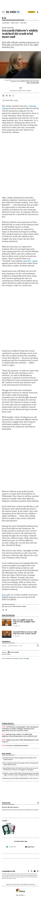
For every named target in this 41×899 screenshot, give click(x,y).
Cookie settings (24, 884)
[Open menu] (3, 11)
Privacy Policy (16, 884)
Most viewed (6, 753)
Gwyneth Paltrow (7, 28)
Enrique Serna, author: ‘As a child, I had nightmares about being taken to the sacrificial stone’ (19, 735)
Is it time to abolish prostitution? (17, 745)
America (4, 645)
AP (20, 88)
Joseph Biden (5, 23)
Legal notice (9, 884)
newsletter (6, 803)
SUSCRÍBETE (31, 12)
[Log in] (37, 11)
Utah (20, 645)
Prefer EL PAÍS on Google (11, 100)
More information (6, 654)
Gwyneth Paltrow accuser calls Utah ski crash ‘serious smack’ (25, 633)
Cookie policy (31, 884)
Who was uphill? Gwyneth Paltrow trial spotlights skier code (24, 621)
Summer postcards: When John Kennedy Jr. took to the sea (20, 778)
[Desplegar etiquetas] (38, 645)
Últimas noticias (8, 723)
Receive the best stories (10, 807)
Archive (4, 821)
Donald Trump (15, 23)
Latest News (23, 23)
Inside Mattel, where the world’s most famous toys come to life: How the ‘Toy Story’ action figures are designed (20, 768)
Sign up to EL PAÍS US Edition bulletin (15, 606)
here (27, 658)
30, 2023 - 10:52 (24, 90)
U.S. (4, 18)
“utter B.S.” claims (30, 261)
